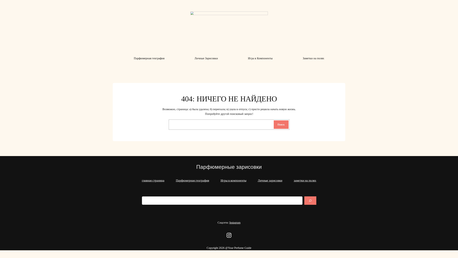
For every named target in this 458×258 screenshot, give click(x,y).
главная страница (153, 180)
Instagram (234, 222)
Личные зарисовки (270, 180)
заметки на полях (305, 180)
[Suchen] (310, 200)
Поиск (281, 124)
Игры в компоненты (233, 180)
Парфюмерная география (192, 180)
